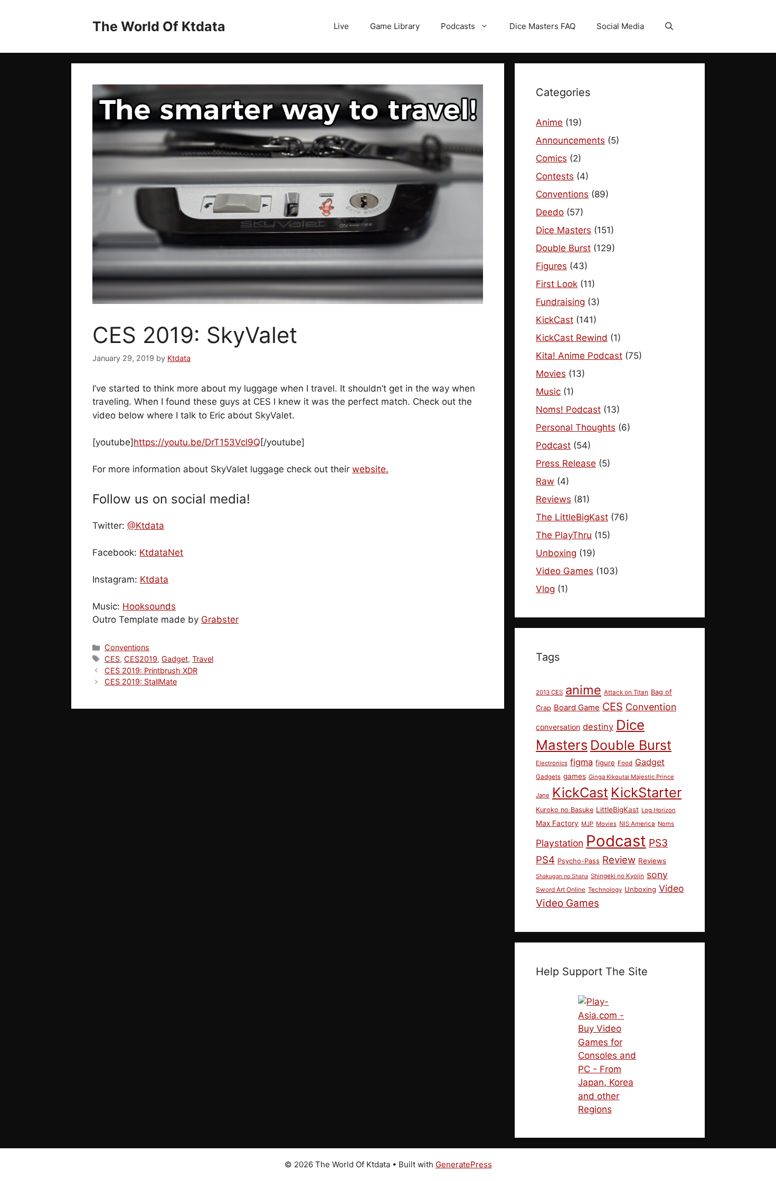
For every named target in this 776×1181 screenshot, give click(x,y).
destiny (598, 726)
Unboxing (556, 553)
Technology (605, 889)
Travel (202, 658)
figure (605, 762)
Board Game (577, 707)
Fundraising (560, 302)
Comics (551, 158)
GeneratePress (464, 1164)
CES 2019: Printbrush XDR (151, 670)
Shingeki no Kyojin (617, 876)
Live (341, 26)
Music (548, 391)
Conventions (127, 647)
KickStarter (646, 792)
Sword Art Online (560, 889)
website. (370, 469)
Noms (666, 823)
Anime (549, 122)
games (574, 776)
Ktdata (154, 579)
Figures (551, 266)
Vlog (545, 589)
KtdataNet (161, 552)
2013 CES (549, 692)
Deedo (550, 212)
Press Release (566, 463)
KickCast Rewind (572, 337)
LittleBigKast (617, 809)
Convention (651, 706)
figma (581, 762)
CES (112, 658)
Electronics (551, 763)
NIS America (637, 823)
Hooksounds (149, 606)
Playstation (559, 843)
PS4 (545, 860)
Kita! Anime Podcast (579, 355)
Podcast (553, 445)
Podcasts (458, 26)
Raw (545, 481)
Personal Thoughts (576, 427)
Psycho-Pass (578, 861)
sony (657, 874)
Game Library (395, 26)
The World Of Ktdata (158, 26)
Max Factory (557, 823)
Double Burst (563, 248)
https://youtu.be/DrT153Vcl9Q (197, 442)
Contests (555, 176)
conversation (558, 726)
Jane (543, 795)
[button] (669, 26)
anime (583, 690)
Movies (551, 373)
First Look (557, 284)
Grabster (220, 619)
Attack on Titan (626, 692)
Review (619, 859)
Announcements (570, 140)
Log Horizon (658, 810)
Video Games (564, 571)
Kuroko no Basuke (564, 810)
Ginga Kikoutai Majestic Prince (631, 776)
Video (671, 888)
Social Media (620, 26)
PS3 (658, 842)
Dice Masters (563, 230)
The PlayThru (564, 535)
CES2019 (140, 658)
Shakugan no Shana (562, 876)
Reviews (553, 499)
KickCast (554, 320)
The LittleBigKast (572, 517)
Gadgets (548, 776)
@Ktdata (145, 525)
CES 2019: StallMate (141, 681)
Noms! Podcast (568, 409)
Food (625, 763)
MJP (587, 823)
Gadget (175, 658)
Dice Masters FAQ (542, 26)
